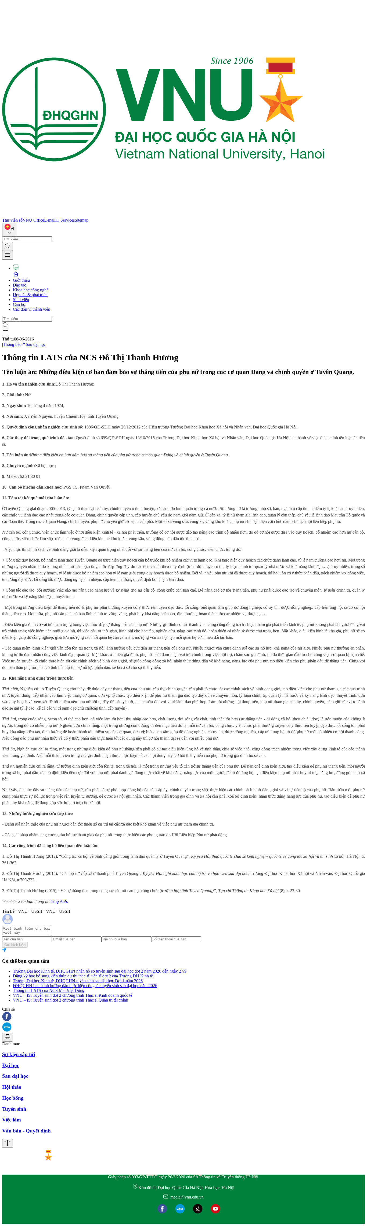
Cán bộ (19, 304)
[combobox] (9, 229)
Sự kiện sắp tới (18, 1054)
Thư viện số (12, 220)
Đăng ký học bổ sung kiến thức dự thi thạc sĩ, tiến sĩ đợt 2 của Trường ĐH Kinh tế (83, 976)
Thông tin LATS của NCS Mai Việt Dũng (48, 990)
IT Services (65, 220)
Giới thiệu (21, 280)
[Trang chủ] (163, 215)
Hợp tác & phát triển (30, 294)
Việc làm (11, 1120)
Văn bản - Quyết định (26, 1131)
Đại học (10, 1065)
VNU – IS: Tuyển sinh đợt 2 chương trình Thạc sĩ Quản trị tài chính (70, 1000)
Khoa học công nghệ (30, 290)
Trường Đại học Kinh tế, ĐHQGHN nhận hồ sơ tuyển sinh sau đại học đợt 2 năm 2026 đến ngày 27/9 (99, 971)
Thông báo (12, 344)
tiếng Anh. (59, 901)
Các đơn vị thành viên (31, 309)
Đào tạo (19, 285)
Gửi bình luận (15, 945)
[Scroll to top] (7, 1143)
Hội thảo (11, 1087)
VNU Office (33, 220)
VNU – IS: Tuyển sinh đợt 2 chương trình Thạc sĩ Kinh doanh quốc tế (72, 995)
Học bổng (13, 1098)
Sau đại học (36, 344)
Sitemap (81, 220)
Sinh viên (21, 299)
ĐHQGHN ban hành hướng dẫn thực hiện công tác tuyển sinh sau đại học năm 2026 (85, 985)
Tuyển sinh (14, 1109)
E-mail (49, 220)
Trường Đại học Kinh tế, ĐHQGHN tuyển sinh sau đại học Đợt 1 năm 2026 (78, 980)
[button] (183, 1017)
